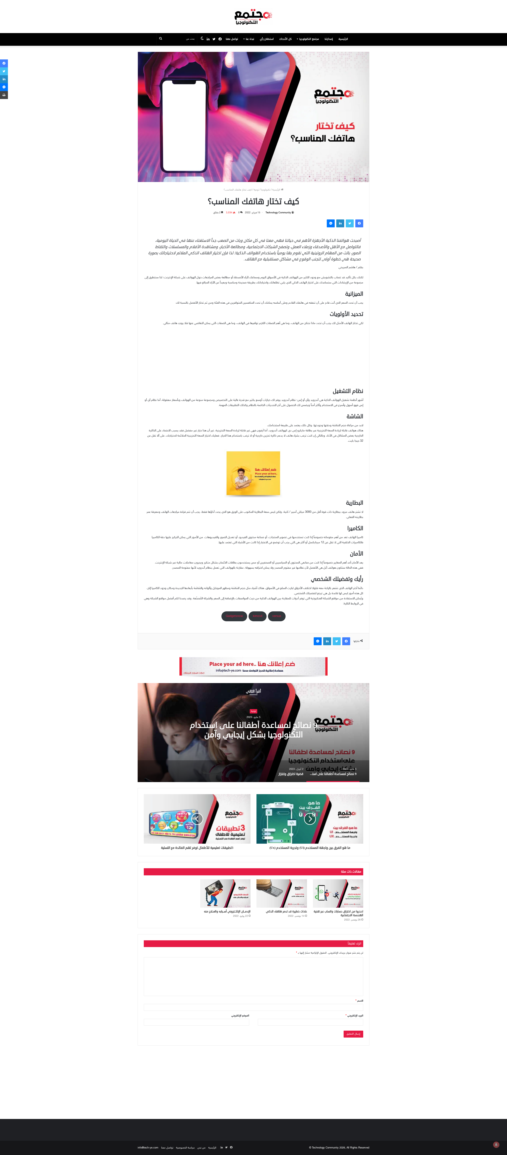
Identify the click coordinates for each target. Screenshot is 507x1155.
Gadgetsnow (234, 616)
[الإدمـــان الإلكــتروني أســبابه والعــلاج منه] (225, 893)
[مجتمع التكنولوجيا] (253, 16)
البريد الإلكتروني (354, 1015)
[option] (245, 732)
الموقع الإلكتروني (240, 1015)
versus (276, 616)
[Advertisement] (253, 358)
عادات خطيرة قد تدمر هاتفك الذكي (286, 911)
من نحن (201, 1147)
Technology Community (278, 212)
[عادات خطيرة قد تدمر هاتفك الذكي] (281, 893)
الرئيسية (343, 38)
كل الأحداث (285, 38)
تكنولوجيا (265, 190)
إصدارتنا (329, 38)
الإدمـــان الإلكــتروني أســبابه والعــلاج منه (227, 911)
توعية (256, 190)
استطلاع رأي (267, 38)
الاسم (359, 1001)
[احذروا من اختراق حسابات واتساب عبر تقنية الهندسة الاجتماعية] (338, 893)
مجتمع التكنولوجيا (309, 38)
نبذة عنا (250, 38)
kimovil (257, 616)
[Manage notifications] (496, 1145)
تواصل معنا (232, 38)
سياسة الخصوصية (185, 1147)
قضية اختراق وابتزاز (245, 730)
